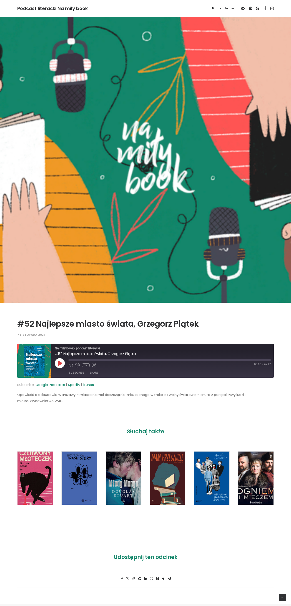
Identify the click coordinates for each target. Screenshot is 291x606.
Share (94, 373)
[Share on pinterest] (139, 578)
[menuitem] (222, 8)
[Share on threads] (133, 578)
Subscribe (76, 373)
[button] (243, 8)
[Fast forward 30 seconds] (94, 365)
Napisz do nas (223, 8)
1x (85, 365)
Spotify (74, 384)
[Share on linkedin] (145, 578)
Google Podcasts (50, 384)
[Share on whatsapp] (151, 578)
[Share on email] (169, 578)
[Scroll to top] (282, 597)
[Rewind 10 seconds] (77, 365)
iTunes (88, 384)
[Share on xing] (163, 578)
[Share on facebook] (122, 578)
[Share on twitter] (127, 578)
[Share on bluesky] (157, 578)
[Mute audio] (70, 365)
